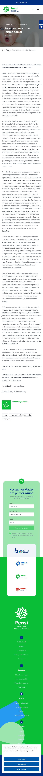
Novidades (21, 735)
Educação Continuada (21, 715)
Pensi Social (21, 687)
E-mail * (11, 519)
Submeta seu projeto (21, 675)
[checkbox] (9, 533)
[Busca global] (33, 10)
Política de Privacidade (21, 535)
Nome (11, 503)
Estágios (21, 711)
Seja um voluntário (22, 679)
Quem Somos (21, 651)
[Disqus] (21, 450)
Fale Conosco (21, 743)
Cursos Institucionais (21, 703)
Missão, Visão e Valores (21, 655)
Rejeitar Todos (21, 764)
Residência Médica (22, 707)
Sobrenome (13, 511)
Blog (7, 50)
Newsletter (21, 739)
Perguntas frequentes (21, 683)
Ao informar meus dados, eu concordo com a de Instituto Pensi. (23, 535)
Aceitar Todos (21, 769)
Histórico (21, 647)
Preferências (22, 759)
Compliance (22, 659)
